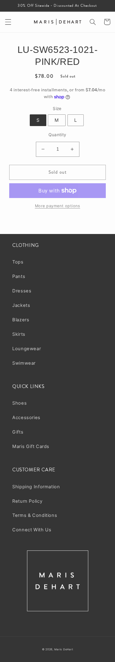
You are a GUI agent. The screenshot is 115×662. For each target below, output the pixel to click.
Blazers (20, 320)
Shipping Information (36, 487)
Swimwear (24, 363)
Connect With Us (31, 530)
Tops (18, 262)
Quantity (57, 134)
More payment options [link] (57, 206)
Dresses (21, 291)
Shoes (19, 403)
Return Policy (27, 501)
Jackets (21, 305)
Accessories (26, 417)
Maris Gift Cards (30, 446)
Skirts (18, 334)
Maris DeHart (63, 649)
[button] (8, 22)
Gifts (17, 432)
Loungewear (26, 348)
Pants (18, 276)
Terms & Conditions (34, 515)
